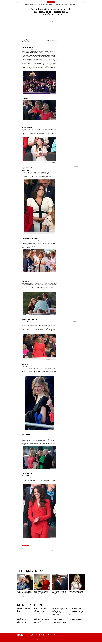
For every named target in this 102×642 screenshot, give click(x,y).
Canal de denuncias (72, 639)
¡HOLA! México (26, 4)
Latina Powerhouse (65, 4)
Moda (54, 4)
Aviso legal (31, 639)
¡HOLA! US (32, 635)
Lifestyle (58, 4)
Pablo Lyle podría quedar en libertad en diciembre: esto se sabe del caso (59, 592)
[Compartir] (56, 40)
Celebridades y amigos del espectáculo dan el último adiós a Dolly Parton (41, 592)
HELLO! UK (41, 634)
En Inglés (74, 4)
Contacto (63, 639)
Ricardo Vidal (24, 39)
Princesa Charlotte (27, 547)
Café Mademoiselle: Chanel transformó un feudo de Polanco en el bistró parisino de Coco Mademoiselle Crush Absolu (59, 621)
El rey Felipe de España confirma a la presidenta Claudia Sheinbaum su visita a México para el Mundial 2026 (76, 611)
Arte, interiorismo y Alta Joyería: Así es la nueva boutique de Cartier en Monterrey (40, 611)
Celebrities (52, 6)
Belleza (50, 4)
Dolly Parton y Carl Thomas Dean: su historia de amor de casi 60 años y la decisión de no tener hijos (25, 593)
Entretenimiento (41, 4)
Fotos (71, 4)
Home (48, 6)
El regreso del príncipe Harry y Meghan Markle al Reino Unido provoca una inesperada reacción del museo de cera (59, 611)
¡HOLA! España (33, 634)
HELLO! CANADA (51, 634)
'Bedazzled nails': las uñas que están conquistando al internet (75, 619)
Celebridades (33, 4)
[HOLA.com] (51, 2)
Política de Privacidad (53, 639)
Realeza (46, 4)
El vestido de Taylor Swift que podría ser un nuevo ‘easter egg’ (23, 610)
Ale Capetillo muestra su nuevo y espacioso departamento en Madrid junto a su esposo (23, 620)
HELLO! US (41, 635)
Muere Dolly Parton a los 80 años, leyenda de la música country (76, 592)
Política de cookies (41, 639)
